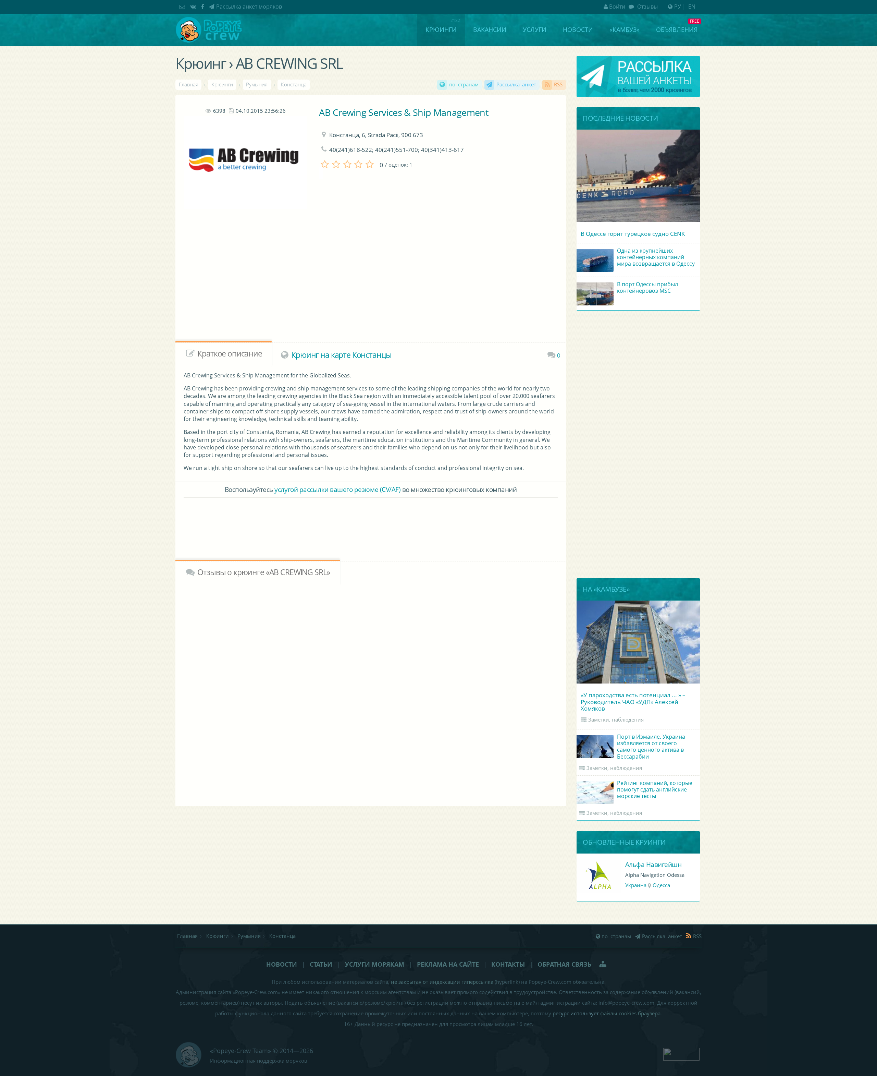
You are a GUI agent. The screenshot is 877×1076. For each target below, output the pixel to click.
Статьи (321, 964)
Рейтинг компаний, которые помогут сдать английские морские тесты (654, 789)
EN (691, 6)
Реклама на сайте (448, 964)
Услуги (534, 29)
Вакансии (489, 29)
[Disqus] (371, 692)
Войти (617, 6)
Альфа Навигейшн (653, 864)
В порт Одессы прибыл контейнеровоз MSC (647, 287)
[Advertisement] (352, 286)
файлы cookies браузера (630, 1013)
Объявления (676, 29)
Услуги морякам (374, 964)
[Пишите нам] (183, 6)
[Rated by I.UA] (681, 1053)
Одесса (661, 885)
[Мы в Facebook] (203, 6)
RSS (558, 84)
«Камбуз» (624, 29)
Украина (635, 885)
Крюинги (441, 29)
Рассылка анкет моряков (249, 6)
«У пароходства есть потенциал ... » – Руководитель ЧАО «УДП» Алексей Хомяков (633, 701)
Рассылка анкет (516, 84)
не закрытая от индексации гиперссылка (442, 982)
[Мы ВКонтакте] (194, 6)
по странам (464, 84)
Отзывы (647, 6)
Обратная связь (564, 964)
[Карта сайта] (603, 964)
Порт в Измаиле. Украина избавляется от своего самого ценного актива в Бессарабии (651, 746)
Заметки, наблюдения (616, 719)
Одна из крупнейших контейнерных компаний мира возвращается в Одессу (656, 257)
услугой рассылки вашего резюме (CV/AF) (337, 489)
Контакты (508, 964)
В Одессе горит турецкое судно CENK (633, 234)
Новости (578, 29)
